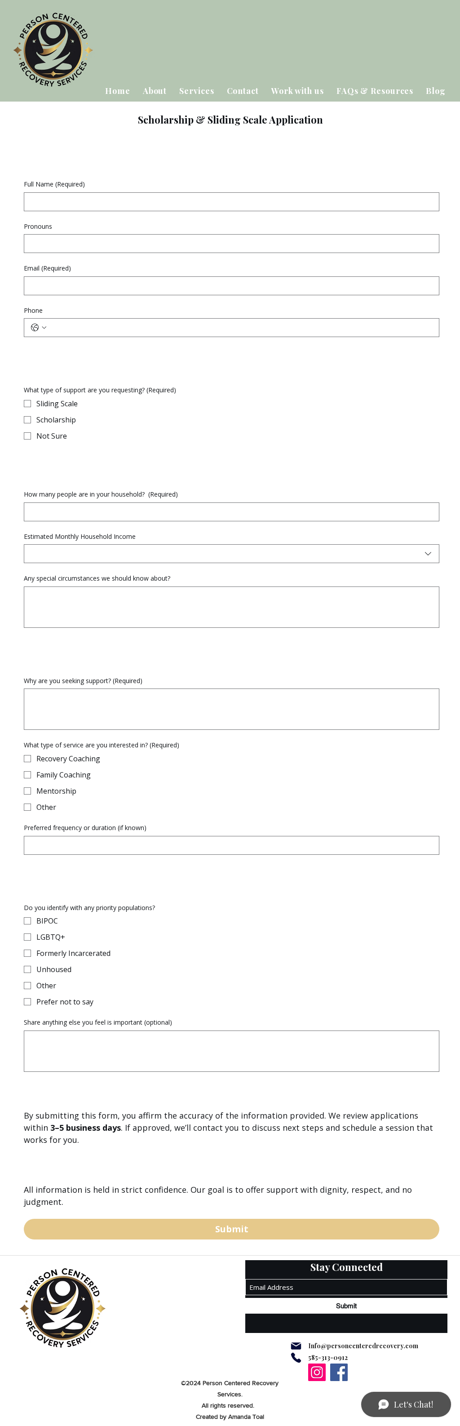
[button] (196, 91)
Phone (33, 310)
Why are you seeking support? (83, 680)
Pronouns (38, 226)
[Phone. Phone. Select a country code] (39, 327)
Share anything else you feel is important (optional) (98, 1022)
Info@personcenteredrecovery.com (363, 1346)
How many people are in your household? (101, 494)
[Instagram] (317, 1372)
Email (47, 268)
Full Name (54, 184)
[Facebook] (339, 1372)
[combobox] (231, 553)
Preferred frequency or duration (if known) (85, 827)
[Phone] (296, 1358)
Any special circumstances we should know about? (97, 578)
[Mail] (296, 1346)
